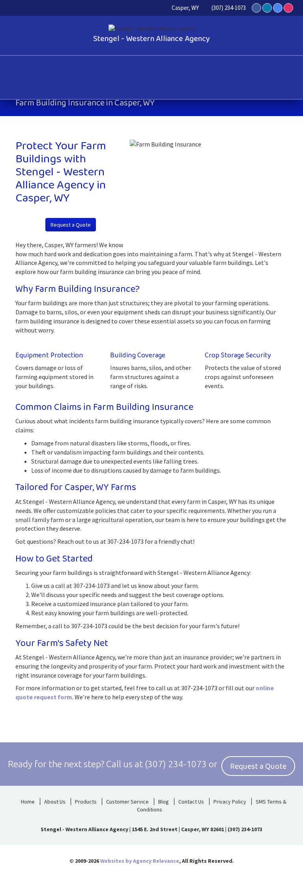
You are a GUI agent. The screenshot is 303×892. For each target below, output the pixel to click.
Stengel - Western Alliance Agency (151, 38)
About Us (54, 801)
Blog (163, 801)
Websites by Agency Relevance (139, 860)
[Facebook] (256, 8)
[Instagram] (288, 8)
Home (28, 801)
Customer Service (127, 801)
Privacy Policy (229, 801)
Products (86, 801)
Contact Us (191, 801)
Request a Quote (70, 224)
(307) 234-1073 (228, 7)
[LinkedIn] (267, 8)
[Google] (277, 8)
